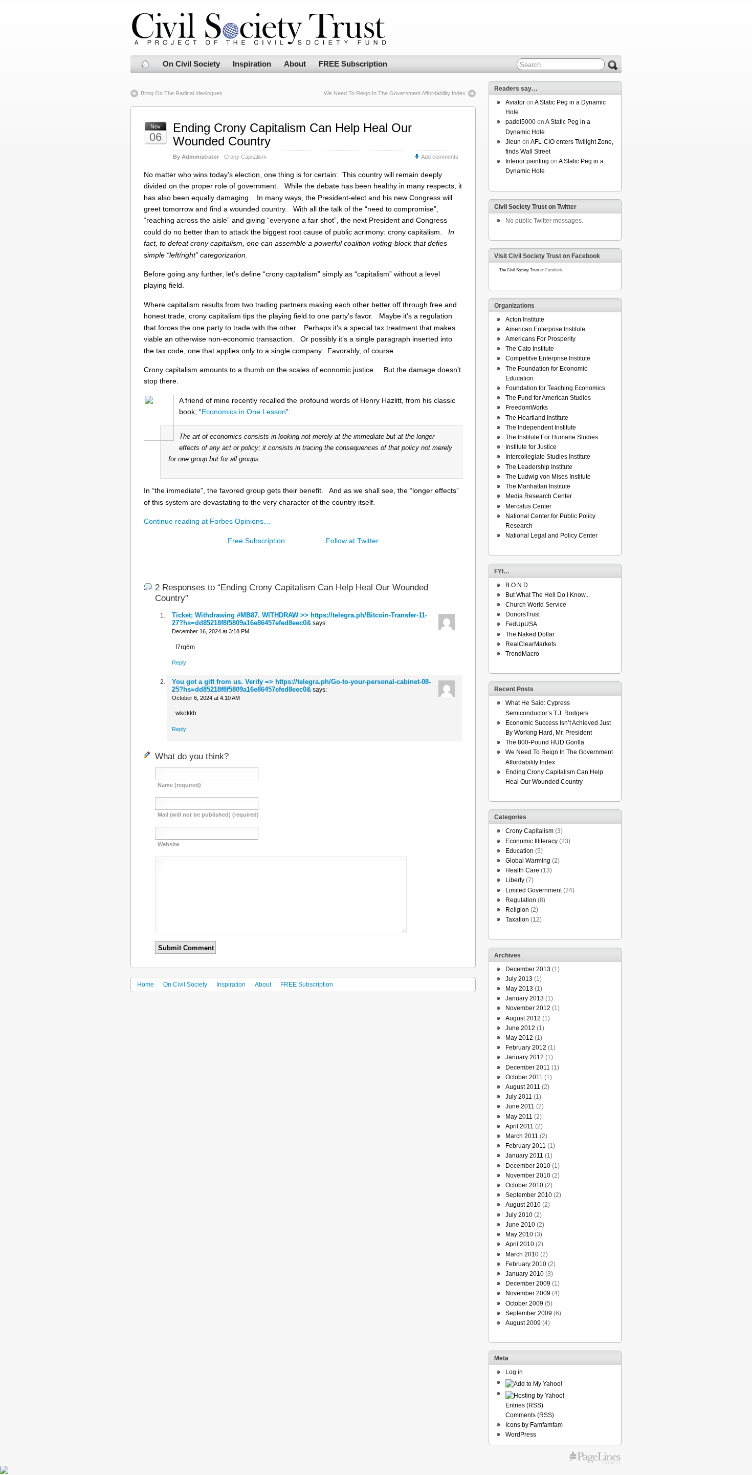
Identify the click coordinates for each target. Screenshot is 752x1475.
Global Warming (527, 860)
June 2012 (520, 1028)
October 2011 (524, 1077)
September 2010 (528, 1195)
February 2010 (525, 1264)
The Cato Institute (529, 348)
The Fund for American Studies (548, 397)
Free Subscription (256, 541)
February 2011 (525, 1145)
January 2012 (524, 1057)
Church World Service (535, 604)
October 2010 (524, 1185)
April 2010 (519, 1244)
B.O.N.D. (517, 585)
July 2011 (518, 1096)
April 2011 (519, 1126)
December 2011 (527, 1067)
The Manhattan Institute (537, 486)
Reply (179, 662)
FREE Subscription (353, 63)
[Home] (145, 64)
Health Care (522, 870)
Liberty (514, 880)
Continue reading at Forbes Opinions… (207, 521)
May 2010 (519, 1234)
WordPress (520, 1434)
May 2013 (519, 988)
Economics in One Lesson (244, 412)
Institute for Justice (531, 447)
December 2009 (527, 1283)
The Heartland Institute (536, 417)
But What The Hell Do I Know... (547, 594)
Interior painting (527, 161)
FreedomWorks (526, 407)
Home (145, 984)
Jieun (513, 141)
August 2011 (522, 1087)
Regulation (520, 900)
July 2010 (519, 1215)
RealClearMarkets (530, 644)
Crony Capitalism (245, 157)
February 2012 (525, 1047)
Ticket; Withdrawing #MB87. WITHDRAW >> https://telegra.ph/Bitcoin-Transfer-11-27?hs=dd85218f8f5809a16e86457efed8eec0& (299, 619)
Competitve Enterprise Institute (547, 358)
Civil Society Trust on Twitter (535, 206)
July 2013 (519, 978)
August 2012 (523, 1018)
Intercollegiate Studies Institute (547, 456)
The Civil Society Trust (519, 270)
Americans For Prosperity (540, 339)
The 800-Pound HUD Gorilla (544, 742)
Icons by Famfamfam (534, 1424)
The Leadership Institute (538, 467)
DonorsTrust (522, 614)
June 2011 (520, 1106)
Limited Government (533, 890)
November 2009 (527, 1293)
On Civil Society (191, 63)
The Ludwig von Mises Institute (548, 476)
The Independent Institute (540, 427)
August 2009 (523, 1323)
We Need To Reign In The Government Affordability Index (395, 93)
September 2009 (528, 1313)
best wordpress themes (595, 1458)
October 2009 (524, 1303)
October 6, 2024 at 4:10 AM (206, 698)
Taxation (517, 919)
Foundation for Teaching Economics (555, 388)
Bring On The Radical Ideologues (182, 93)
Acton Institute (524, 319)
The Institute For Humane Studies (551, 437)
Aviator (515, 102)
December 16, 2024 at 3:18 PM (210, 631)
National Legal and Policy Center (551, 535)
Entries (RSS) (524, 1405)
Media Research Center (538, 496)
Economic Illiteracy (531, 841)
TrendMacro (522, 653)
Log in (514, 1372)
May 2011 (519, 1116)
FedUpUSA (521, 624)
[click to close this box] (614, 88)
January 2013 (524, 998)
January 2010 (524, 1273)
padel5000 (520, 121)
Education (519, 850)
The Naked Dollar (530, 634)
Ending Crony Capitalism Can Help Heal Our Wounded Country (292, 134)
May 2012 (519, 1037)
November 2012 (527, 1008)
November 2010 (527, 1175)
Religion (517, 909)
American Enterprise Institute (545, 329)
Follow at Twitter (352, 541)
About (295, 63)
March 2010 (522, 1254)
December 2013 (527, 969)
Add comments (439, 157)
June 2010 (520, 1224)
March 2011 (521, 1136)
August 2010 (523, 1204)
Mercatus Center (528, 506)
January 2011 (524, 1155)
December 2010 (527, 1165)
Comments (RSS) (529, 1415)
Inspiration (252, 63)
